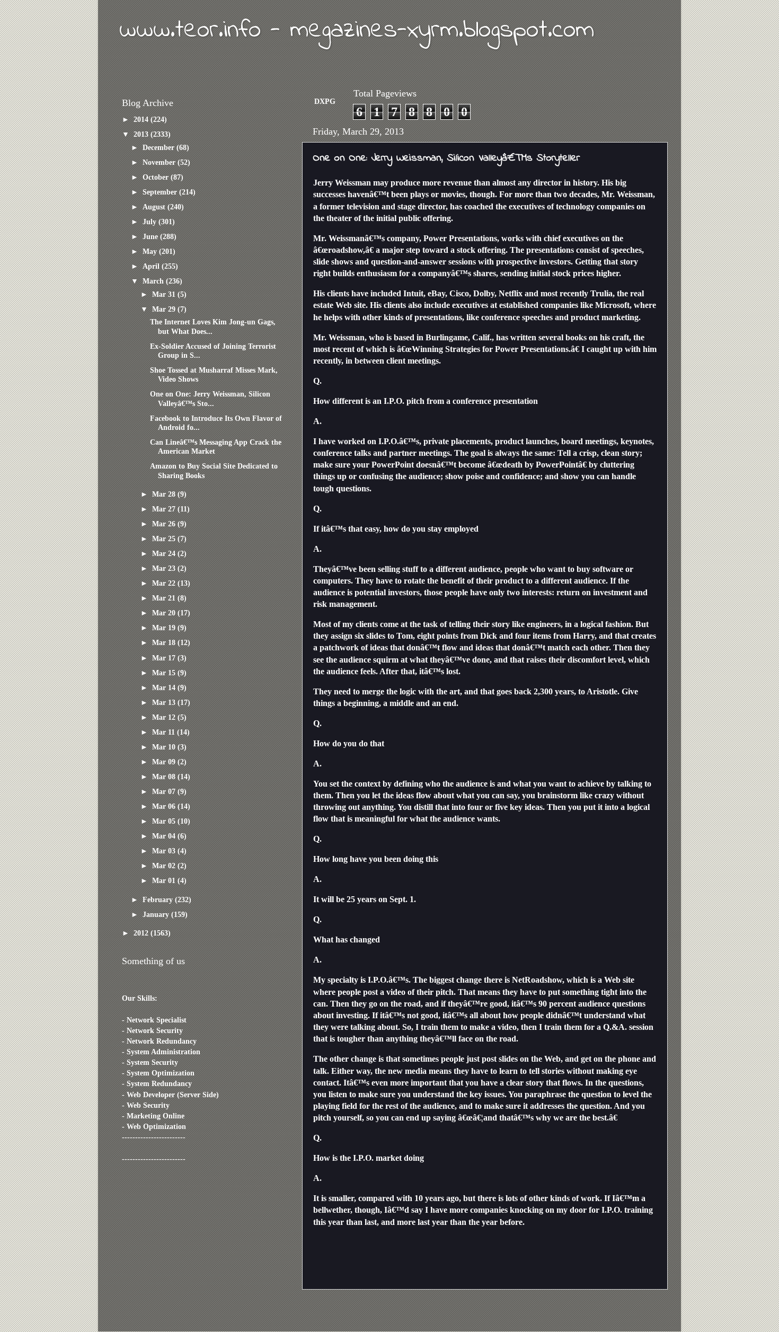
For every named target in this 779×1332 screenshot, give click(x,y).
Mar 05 (165, 821)
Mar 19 (165, 627)
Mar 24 (165, 553)
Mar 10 (165, 747)
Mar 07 (165, 791)
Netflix (511, 293)
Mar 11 (164, 732)
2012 (142, 933)
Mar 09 (165, 761)
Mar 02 (165, 865)
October (157, 177)
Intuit (413, 293)
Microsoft (612, 305)
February (159, 899)
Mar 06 (165, 806)
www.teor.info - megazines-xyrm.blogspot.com (356, 30)
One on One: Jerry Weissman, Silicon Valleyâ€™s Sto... (210, 398)
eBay (436, 293)
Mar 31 (165, 294)
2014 (142, 119)
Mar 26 (165, 523)
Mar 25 (165, 538)
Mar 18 (165, 642)
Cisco (459, 293)
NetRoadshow (537, 979)
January (157, 914)
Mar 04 (165, 836)
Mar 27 (165, 509)
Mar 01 (165, 880)
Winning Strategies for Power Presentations (490, 349)
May (151, 251)
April (152, 266)
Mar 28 (165, 494)
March (154, 281)
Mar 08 (165, 776)
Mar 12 (165, 717)
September (161, 192)
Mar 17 (165, 658)
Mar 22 (165, 583)
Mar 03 (165, 850)
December (159, 147)
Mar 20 (165, 612)
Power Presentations (460, 238)
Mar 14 (165, 687)
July (150, 221)
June (151, 236)
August (155, 206)
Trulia (601, 293)
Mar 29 (165, 309)
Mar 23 (165, 568)
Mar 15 (165, 672)
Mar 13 (165, 702)
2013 (142, 134)
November (160, 162)
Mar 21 (165, 598)
